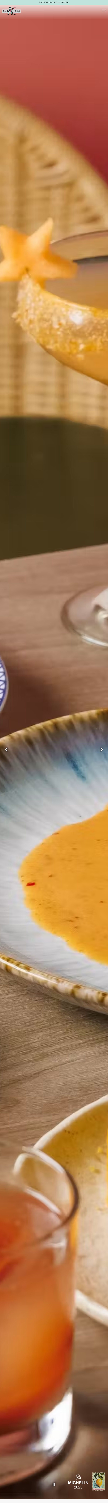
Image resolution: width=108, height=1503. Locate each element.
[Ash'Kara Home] (11, 11)
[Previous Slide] (6, 749)
